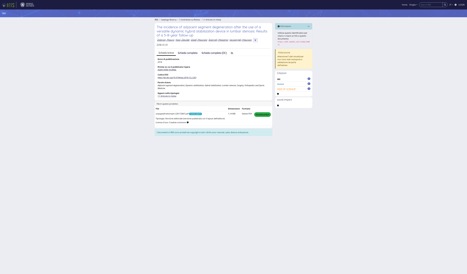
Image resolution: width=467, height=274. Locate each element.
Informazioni (285, 26)
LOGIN (461, 4)
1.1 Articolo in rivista (211, 19)
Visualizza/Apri (262, 114)
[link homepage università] (27, 5)
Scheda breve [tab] (166, 52)
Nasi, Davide (182, 39)
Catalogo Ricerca (168, 19)
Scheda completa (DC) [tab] (214, 52)
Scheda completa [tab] (188, 52)
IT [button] (450, 4)
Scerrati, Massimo (218, 39)
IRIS (156, 19)
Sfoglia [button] (412, 4)
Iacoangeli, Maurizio (240, 39)
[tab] (232, 53)
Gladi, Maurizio (199, 39)
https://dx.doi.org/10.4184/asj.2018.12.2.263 (177, 77)
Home (404, 4)
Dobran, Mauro (165, 39)
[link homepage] (8, 5)
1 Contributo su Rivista (189, 19)
